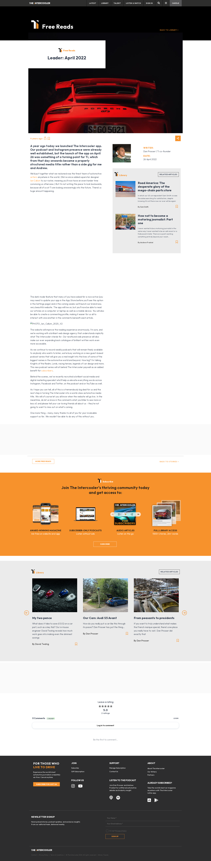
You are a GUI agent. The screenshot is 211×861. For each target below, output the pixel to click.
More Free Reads (43, 461)
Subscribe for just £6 (46, 784)
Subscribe (105, 544)
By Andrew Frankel (145, 242)
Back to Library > (169, 30)
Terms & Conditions (57, 855)
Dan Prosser (149, 151)
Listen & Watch (133, 3)
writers (33, 177)
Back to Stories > (169, 461)
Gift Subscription (77, 771)
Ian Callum (35, 180)
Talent (117, 3)
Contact (34, 855)
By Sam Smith (143, 207)
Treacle (105, 855)
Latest (92, 3)
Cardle (175, 3)
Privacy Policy (121, 831)
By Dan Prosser (90, 633)
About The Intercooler (156, 768)
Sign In (149, 3)
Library (105, 3)
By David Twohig (40, 644)
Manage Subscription (117, 768)
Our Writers (152, 772)
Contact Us (113, 771)
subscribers (47, 370)
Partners (151, 775)
